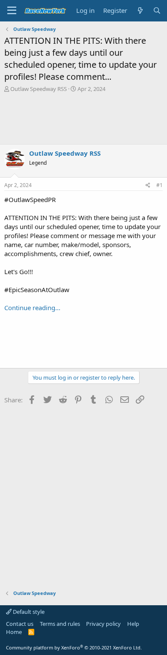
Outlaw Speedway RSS (38, 89)
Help (133, 624)
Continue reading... (32, 307)
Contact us (19, 624)
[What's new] (139, 10)
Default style (28, 612)
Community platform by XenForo (74, 647)
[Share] (148, 185)
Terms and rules (60, 624)
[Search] (157, 10)
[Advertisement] (83, 118)
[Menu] (12, 10)
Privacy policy (103, 624)
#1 (159, 185)
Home (14, 632)
